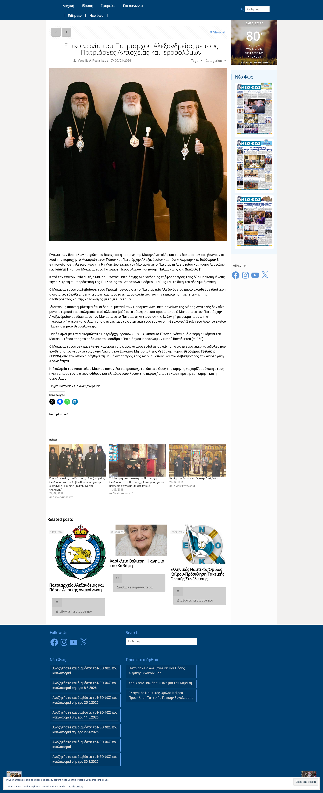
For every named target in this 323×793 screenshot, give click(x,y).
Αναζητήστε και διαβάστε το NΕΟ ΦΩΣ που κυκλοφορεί (85, 670)
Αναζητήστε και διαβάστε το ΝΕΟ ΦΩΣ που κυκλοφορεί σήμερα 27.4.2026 (85, 729)
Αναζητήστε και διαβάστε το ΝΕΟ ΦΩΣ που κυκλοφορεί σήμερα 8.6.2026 (85, 685)
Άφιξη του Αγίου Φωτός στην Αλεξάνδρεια (195, 478)
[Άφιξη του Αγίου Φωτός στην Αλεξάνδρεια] (197, 460)
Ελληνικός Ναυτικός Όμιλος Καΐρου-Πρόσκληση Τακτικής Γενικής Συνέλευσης (197, 574)
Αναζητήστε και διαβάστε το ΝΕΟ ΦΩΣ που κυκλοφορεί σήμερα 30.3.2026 (85, 759)
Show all (219, 32)
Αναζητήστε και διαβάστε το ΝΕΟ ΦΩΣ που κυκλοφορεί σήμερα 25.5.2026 (85, 700)
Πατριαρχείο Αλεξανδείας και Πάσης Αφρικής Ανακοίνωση (76, 587)
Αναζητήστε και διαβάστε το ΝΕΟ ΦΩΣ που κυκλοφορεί (85, 744)
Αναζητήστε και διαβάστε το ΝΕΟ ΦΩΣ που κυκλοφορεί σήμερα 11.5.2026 (85, 714)
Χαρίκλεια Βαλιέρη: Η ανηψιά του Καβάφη (137, 563)
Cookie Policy (76, 786)
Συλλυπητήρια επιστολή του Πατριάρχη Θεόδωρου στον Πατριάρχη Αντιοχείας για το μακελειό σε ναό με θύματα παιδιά (136, 482)
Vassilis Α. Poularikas (92, 60)
